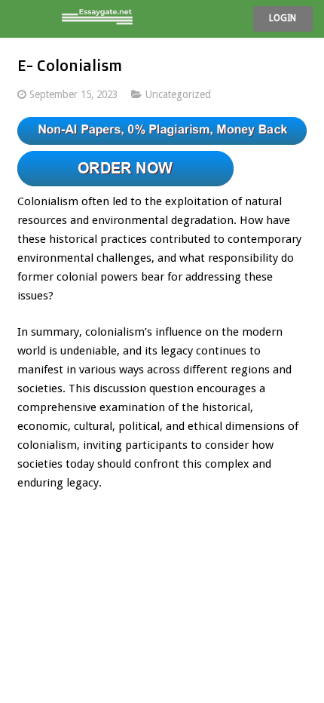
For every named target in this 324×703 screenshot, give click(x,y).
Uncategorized (178, 94)
